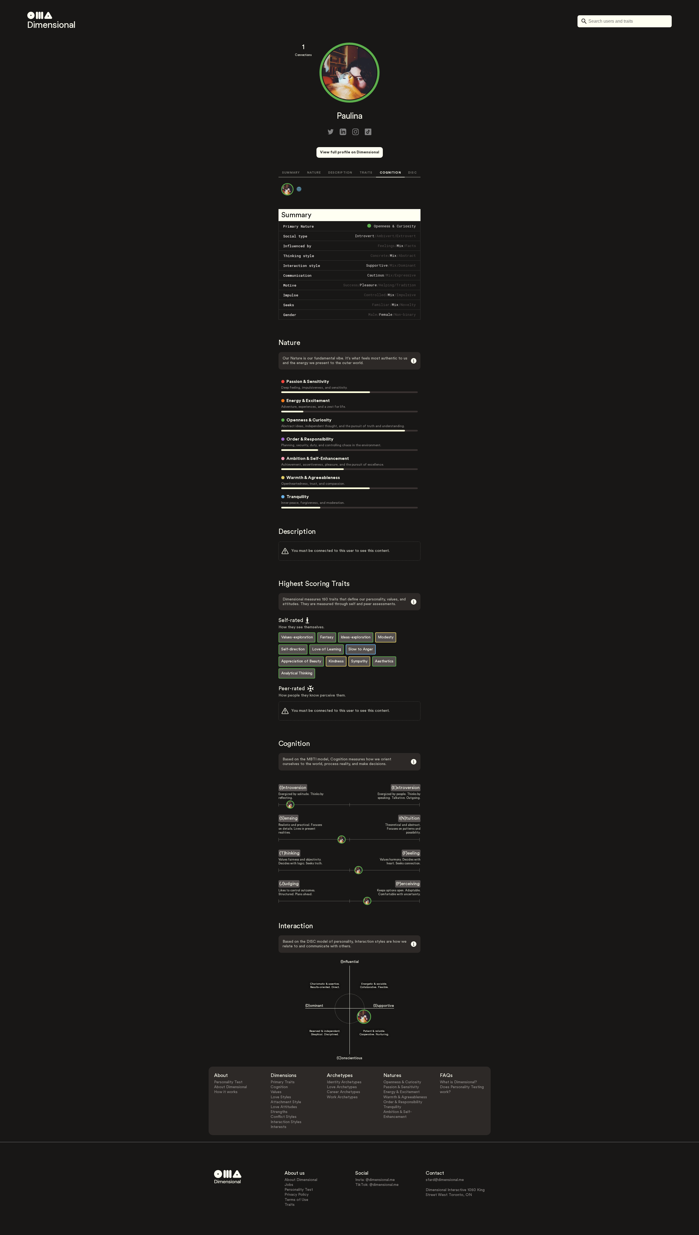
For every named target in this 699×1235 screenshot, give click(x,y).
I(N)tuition (409, 818)
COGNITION (390, 172)
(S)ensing (288, 818)
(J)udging (289, 884)
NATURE (314, 172)
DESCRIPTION (340, 172)
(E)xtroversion (406, 787)
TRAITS (366, 172)
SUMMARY (291, 172)
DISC (412, 172)
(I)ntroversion (292, 787)
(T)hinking (289, 853)
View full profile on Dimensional (349, 152)
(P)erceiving (408, 884)
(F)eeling (411, 853)
